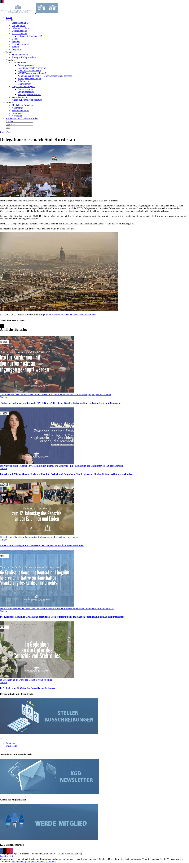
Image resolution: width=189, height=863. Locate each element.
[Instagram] (11, 851)
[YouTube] (8, 851)
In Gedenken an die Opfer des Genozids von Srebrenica (26, 680)
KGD (2, 314)
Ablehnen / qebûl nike (45, 861)
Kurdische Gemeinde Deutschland (68, 314)
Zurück (3, 132)
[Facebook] (1, 851)
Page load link (6, 856)
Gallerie (3, 397)
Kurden (47, 314)
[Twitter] (4, 851)
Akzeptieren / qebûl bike (23, 861)
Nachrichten (91, 314)
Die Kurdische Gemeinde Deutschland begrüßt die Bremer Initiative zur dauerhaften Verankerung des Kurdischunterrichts (57, 608)
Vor (9, 132)
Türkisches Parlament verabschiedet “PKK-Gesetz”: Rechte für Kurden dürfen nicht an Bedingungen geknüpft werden (55, 394)
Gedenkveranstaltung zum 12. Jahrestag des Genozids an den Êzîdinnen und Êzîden (39, 537)
